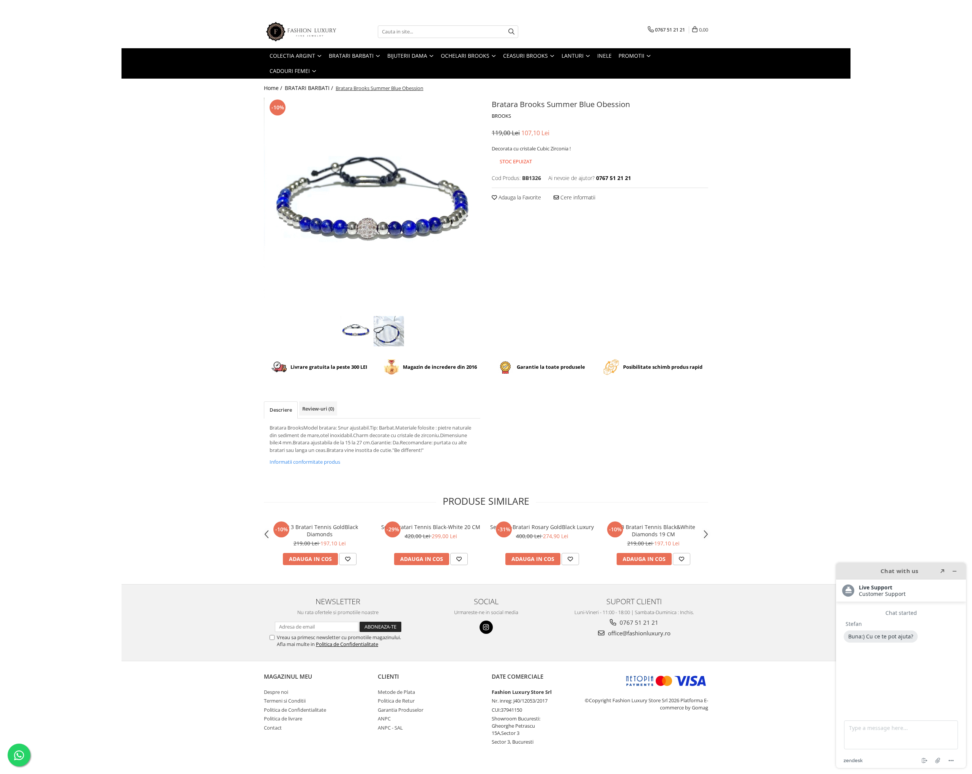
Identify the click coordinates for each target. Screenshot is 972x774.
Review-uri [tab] (318, 408)
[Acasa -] (302, 32)
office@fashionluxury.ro (638, 633)
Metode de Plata (396, 692)
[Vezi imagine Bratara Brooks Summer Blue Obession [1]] (388, 331)
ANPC (384, 718)
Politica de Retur (396, 700)
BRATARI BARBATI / (310, 88)
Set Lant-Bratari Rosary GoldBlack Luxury (542, 527)
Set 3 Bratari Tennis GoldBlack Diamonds (319, 530)
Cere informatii (577, 197)
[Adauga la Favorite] (348, 559)
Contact (273, 727)
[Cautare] (511, 31)
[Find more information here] (901, 665)
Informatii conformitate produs (305, 461)
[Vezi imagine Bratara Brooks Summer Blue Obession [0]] (355, 331)
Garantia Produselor (400, 709)
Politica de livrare (283, 718)
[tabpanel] (372, 206)
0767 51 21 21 (638, 622)
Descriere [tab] (281, 409)
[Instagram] (486, 627)
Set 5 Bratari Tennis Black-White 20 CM (430, 527)
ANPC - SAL (390, 727)
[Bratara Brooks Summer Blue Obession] (372, 206)
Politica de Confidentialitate (347, 644)
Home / (274, 88)
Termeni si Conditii (285, 700)
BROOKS (501, 115)
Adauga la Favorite (519, 197)
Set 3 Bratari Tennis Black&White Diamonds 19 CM (653, 530)
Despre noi (276, 692)
